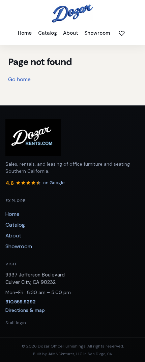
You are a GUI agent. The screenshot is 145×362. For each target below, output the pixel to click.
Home (25, 33)
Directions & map (25, 310)
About (70, 33)
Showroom (97, 33)
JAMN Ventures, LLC (65, 354)
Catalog (47, 33)
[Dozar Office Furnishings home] (72, 13)
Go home (19, 79)
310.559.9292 (20, 302)
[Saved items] (121, 33)
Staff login (15, 323)
